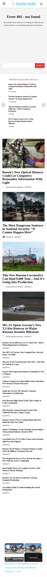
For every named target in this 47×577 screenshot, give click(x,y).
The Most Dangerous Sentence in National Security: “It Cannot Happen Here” (22, 229)
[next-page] (43, 105)
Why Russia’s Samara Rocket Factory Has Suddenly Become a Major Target (19, 411)
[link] (8, 546)
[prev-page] (3, 105)
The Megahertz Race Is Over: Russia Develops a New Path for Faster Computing (22, 459)
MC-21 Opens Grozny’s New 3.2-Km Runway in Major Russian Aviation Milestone (20, 121)
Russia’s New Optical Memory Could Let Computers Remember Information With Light (22, 86)
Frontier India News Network (14, 187)
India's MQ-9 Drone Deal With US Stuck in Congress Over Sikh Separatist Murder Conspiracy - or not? (14, 546)
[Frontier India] (24, 3)
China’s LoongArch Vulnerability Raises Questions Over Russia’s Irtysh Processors (23, 382)
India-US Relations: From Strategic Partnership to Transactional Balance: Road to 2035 (23, 430)
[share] (20, 545)
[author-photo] (4, 187)
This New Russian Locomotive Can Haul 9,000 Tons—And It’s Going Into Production (22, 109)
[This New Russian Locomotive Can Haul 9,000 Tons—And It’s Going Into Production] (23, 256)
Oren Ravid (9, 237)
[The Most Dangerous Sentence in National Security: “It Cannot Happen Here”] (23, 206)
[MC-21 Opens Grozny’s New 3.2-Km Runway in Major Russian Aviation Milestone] (23, 306)
